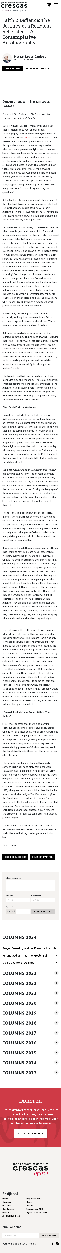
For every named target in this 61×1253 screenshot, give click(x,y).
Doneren (29, 1205)
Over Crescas (8, 1209)
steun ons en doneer (30, 1133)
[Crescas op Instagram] (57, 1243)
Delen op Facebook (15, 857)
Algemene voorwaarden (36, 1212)
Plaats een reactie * (14, 878)
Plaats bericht (43, 911)
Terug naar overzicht (38, 68)
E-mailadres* (36, 896)
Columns (5, 11)
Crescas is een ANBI (34, 1209)
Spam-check (11, 907)
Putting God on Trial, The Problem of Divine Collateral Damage (24, 959)
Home (5, 1198)
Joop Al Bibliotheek (34, 1198)
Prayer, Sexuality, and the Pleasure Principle (29, 948)
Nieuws (29, 1202)
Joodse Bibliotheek (11, 1216)
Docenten (6, 1205)
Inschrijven (49, 1235)
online (27, 137)
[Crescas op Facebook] (52, 1243)
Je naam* (9, 896)
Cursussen (6, 1202)
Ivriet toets (7, 1212)
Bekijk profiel (12, 68)
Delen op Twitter (42, 857)
